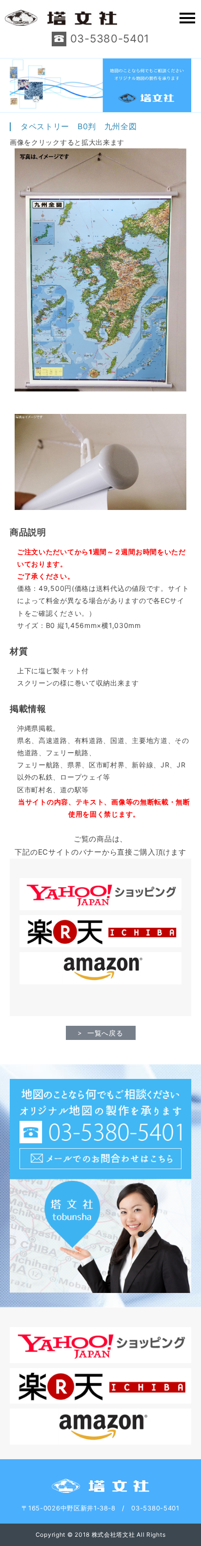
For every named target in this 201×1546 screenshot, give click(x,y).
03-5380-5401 (109, 38)
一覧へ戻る (105, 1033)
